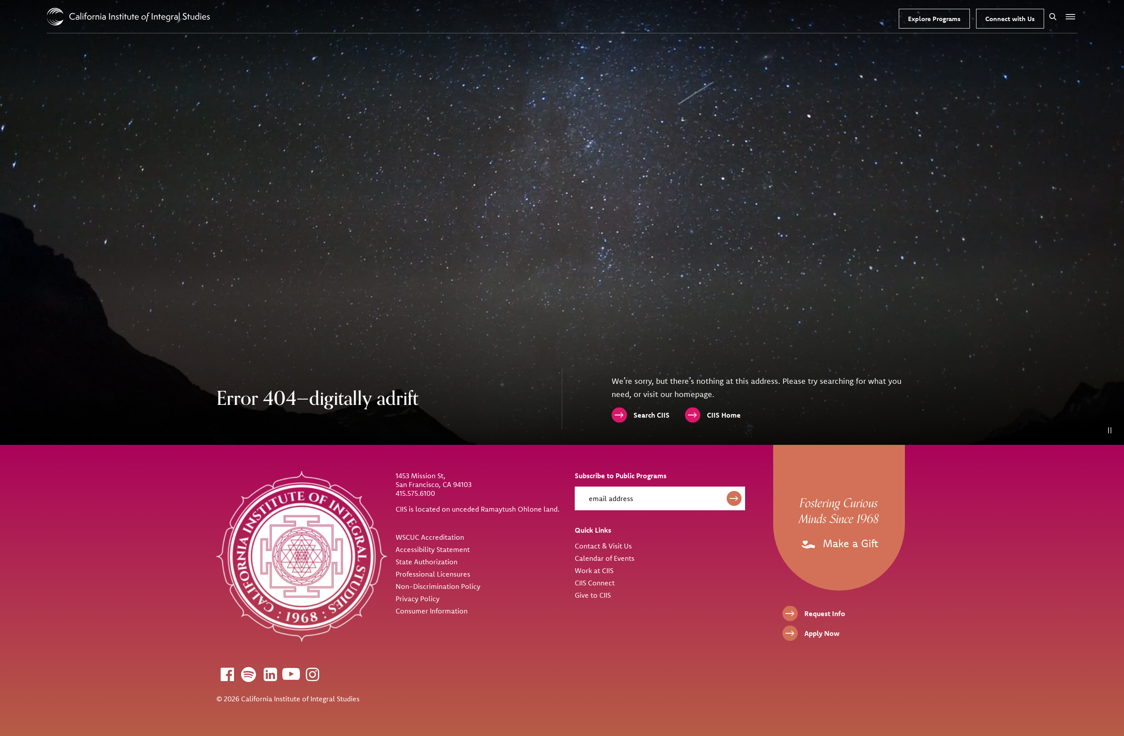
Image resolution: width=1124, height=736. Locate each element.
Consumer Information (432, 610)
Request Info (824, 613)
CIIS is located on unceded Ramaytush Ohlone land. (477, 509)
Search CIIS (652, 415)
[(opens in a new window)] (227, 674)
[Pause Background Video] (1109, 430)
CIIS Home (724, 415)
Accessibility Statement (433, 549)
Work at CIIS (594, 570)
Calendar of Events (604, 558)
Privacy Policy (418, 598)
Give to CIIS (593, 595)
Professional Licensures (433, 574)
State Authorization (427, 561)
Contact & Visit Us (603, 545)
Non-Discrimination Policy (438, 586)
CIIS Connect (595, 582)
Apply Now (821, 633)
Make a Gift (849, 543)
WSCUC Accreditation (430, 537)
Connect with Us (1010, 18)
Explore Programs (934, 18)
